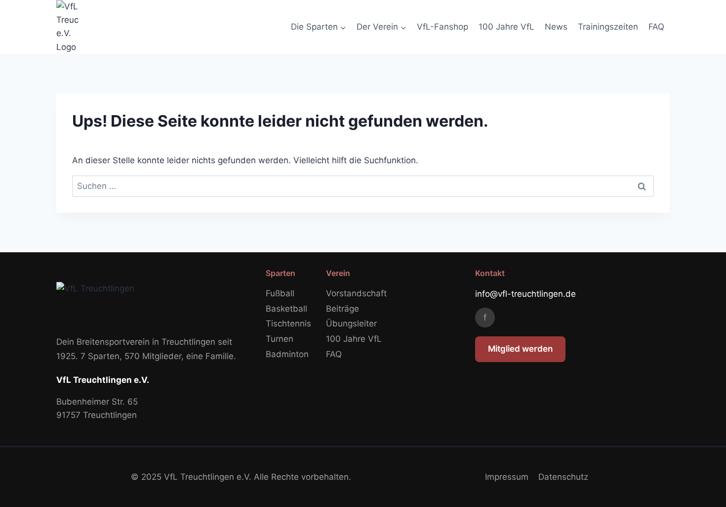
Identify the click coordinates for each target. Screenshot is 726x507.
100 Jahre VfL (506, 27)
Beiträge (342, 309)
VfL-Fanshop (442, 27)
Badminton (287, 354)
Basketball (286, 309)
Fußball (280, 293)
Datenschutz (563, 477)
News (556, 27)
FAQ (656, 27)
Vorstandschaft (356, 293)
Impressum (506, 477)
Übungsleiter (351, 323)
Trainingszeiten (608, 27)
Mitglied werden (520, 349)
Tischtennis (288, 323)
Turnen (279, 339)
